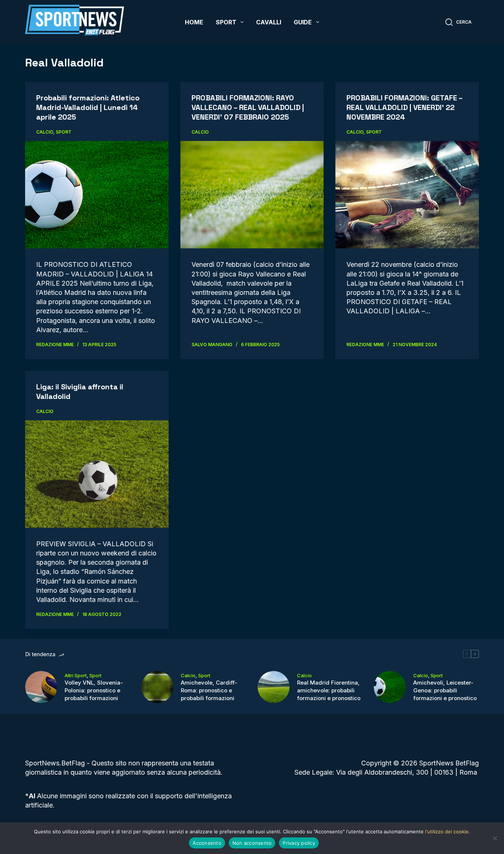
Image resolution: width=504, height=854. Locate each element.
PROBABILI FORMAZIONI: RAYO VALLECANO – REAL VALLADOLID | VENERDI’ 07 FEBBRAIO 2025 (247, 107)
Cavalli (268, 22)
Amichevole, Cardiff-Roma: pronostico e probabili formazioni (209, 690)
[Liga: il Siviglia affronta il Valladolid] (96, 474)
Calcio (44, 132)
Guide (303, 22)
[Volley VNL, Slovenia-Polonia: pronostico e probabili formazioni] (41, 687)
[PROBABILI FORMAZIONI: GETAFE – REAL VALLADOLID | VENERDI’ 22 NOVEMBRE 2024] (407, 194)
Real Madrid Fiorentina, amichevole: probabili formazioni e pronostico (328, 690)
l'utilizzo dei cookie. (447, 831)
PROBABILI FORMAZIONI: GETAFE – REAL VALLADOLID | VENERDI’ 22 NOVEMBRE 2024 (404, 107)
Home (194, 22)
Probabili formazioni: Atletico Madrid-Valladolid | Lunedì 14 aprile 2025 (87, 107)
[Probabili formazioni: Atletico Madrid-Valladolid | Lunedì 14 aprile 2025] (96, 194)
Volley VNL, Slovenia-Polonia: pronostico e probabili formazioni (94, 690)
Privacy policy (299, 843)
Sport (226, 22)
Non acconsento (252, 843)
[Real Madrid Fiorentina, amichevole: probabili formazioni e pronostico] (274, 687)
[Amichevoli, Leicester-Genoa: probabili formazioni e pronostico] (390, 687)
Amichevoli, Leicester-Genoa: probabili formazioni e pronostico (445, 690)
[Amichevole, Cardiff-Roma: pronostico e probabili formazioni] (157, 687)
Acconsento (207, 843)
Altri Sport (76, 675)
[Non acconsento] (494, 838)
